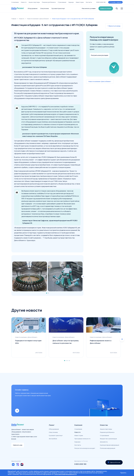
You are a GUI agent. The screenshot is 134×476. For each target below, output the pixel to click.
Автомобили (53, 439)
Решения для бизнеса (49, 2)
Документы (104, 442)
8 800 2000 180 (101, 2)
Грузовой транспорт (58, 8)
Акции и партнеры (34, 2)
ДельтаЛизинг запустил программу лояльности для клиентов (66, 342)
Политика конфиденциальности (65, 474)
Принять (123, 473)
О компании (15, 2)
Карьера (71, 2)
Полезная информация (107, 448)
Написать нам (17, 445)
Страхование (62, 2)
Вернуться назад (114, 26)
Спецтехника (44, 8)
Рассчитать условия (88, 8)
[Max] (17, 464)
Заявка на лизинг (105, 8)
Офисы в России (115, 462)
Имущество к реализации (108, 439)
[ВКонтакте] (13, 464)
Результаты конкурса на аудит (84, 448)
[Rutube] (22, 464)
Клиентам (104, 425)
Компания (78, 425)
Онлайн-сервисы (116, 2)
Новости (23, 2)
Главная (13, 19)
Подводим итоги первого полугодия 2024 (28, 342)
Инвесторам (80, 2)
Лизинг (52, 425)
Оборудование (32, 8)
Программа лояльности (82, 439)
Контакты (89, 2)
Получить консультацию (99, 55)
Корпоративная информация (109, 445)
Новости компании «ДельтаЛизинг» (38, 19)
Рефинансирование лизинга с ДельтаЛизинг (100, 342)
